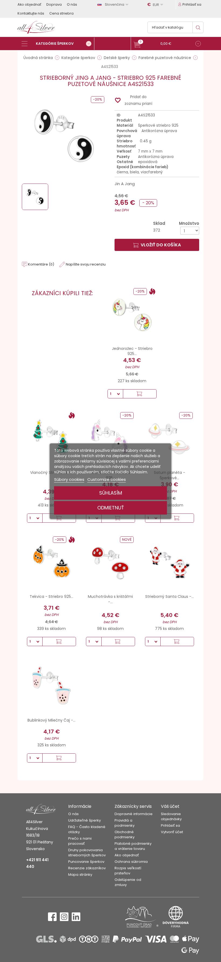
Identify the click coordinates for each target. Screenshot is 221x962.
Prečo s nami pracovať (80, 841)
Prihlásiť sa (170, 825)
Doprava (54, 4)
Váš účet (170, 806)
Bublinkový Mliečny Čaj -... (51, 720)
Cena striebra (61, 13)
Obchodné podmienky (124, 834)
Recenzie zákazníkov (87, 868)
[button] (167, 44)
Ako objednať (29, 4)
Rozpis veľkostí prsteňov (128, 871)
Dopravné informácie (134, 813)
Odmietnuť (110, 507)
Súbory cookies (69, 479)
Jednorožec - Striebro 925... (132, 351)
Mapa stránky (80, 874)
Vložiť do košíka (161, 245)
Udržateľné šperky (84, 820)
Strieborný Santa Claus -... (169, 596)
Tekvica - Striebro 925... (51, 596)
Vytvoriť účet (172, 832)
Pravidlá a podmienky (124, 823)
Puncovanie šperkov (86, 861)
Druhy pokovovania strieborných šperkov (87, 852)
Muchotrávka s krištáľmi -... (110, 599)
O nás (72, 4)
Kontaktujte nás (31, 13)
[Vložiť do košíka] (139, 393)
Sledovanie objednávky (171, 816)
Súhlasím (110, 492)
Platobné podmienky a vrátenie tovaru (133, 846)
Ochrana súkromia (131, 861)
